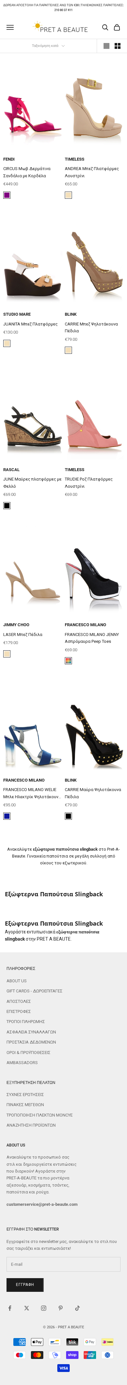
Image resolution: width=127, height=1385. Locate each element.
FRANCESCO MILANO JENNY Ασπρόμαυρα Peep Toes (92, 638)
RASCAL (11, 469)
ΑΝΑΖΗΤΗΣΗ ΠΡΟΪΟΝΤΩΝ (31, 1125)
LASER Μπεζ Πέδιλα (22, 634)
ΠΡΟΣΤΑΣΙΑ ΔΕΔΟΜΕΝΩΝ (31, 1042)
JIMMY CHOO (16, 624)
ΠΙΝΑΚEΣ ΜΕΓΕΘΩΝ (25, 1104)
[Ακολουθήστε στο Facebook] (10, 1308)
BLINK (71, 314)
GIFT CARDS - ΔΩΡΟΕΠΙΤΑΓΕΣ (35, 990)
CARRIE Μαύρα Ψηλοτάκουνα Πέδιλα (93, 793)
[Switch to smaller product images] (117, 46)
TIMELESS (74, 159)
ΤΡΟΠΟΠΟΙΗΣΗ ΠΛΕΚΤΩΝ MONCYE (40, 1115)
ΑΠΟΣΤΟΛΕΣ (19, 1001)
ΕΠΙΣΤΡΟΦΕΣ (19, 1011)
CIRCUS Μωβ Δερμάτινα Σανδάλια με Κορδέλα (26, 172)
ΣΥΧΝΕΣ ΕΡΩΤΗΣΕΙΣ (25, 1094)
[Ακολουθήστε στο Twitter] (26, 1308)
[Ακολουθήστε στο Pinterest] (60, 1308)
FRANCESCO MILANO (85, 624)
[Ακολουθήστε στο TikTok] (77, 1308)
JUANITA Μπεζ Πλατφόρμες (30, 324)
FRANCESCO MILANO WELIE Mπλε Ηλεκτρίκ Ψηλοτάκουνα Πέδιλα (32, 793)
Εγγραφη (25, 1284)
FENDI (9, 159)
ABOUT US (17, 980)
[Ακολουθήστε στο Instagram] (43, 1308)
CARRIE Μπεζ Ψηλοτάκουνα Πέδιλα (91, 327)
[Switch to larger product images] (106, 46)
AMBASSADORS (22, 1062)
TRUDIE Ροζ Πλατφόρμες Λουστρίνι (89, 482)
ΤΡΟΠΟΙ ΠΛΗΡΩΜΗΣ (26, 1021)
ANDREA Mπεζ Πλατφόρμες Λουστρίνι (92, 172)
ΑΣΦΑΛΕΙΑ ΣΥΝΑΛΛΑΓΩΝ (31, 1032)
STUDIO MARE (17, 314)
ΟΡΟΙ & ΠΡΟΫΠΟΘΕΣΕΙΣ (28, 1052)
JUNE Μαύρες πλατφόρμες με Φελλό (32, 482)
